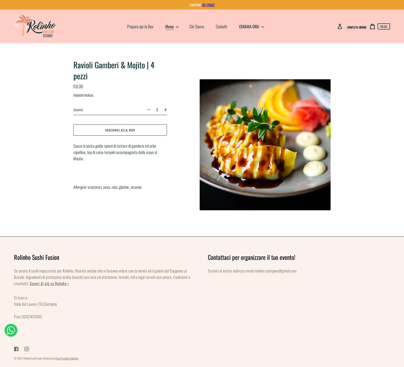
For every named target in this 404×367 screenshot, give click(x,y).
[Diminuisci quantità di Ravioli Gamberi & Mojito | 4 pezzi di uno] (146, 110)
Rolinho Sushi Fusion (33, 358)
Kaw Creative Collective (67, 358)
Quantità (78, 109)
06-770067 (208, 4)
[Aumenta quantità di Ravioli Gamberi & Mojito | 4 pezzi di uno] (167, 110)
